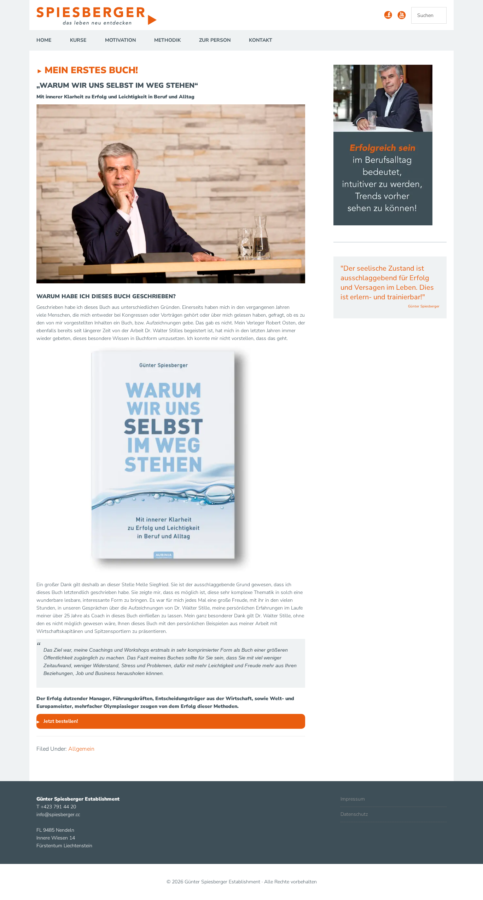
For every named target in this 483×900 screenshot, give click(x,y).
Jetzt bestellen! (60, 721)
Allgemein (81, 749)
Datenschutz (354, 814)
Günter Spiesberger (100, 16)
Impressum (353, 799)
